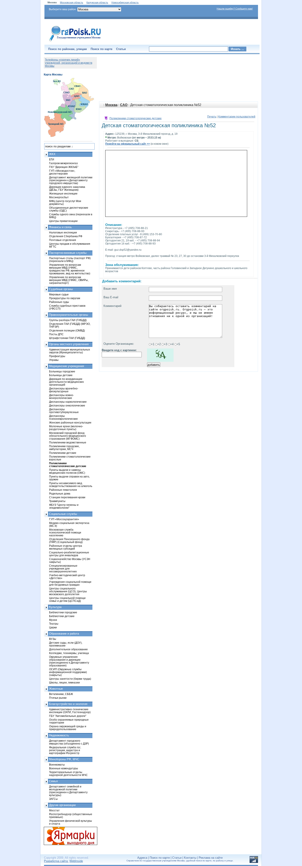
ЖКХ (52, 154)
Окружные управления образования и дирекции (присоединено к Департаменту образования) (69, 661)
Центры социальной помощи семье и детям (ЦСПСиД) (67, 599)
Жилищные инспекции (63, 193)
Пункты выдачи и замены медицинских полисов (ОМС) (67, 471)
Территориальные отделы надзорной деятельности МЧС (68, 773)
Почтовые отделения (62, 240)
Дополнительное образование (68, 649)
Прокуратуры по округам (64, 298)
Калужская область (97, 2)
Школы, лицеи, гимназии (64, 682)
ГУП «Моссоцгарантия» (64, 519)
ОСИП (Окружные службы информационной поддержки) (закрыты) (68, 672)
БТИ (51, 159)
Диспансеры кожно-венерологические (61, 396)
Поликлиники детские (62, 452)
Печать (211, 116)
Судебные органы (61, 289)
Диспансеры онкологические (67, 405)
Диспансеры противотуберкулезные (64, 411)
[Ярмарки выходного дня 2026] (68, 836)
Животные (56, 688)
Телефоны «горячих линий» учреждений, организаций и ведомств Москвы (68, 62)
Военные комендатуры (63, 768)
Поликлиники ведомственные (67, 442)
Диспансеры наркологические (68, 401)
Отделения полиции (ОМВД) (67, 330)
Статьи (121, 49)
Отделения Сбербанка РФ (65, 236)
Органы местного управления (69, 344)
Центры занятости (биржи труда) (70, 678)
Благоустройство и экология (68, 704)
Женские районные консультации (70, 422)
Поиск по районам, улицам (67, 49)
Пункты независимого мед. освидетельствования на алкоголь (70, 484)
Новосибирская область (125, 2)
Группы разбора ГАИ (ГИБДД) (68, 320)
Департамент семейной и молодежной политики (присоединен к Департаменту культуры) (68, 791)
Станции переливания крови (67, 497)
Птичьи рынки (58, 697)
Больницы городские (62, 371)
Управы (54, 359)
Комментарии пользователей (236, 116)
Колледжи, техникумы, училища (69, 653)
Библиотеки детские (62, 616)
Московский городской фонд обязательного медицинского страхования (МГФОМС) (67, 435)
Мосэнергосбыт (59, 197)
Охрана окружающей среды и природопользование (67, 728)
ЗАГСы (53, 798)
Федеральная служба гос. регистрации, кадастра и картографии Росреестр (65, 750)
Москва (111, 105)
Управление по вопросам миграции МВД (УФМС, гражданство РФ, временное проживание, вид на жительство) (69, 269)
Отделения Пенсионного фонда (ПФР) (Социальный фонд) (69, 540)
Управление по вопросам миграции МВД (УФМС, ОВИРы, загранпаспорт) (68, 280)
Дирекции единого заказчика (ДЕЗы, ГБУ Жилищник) (67, 188)
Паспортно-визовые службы (67, 252)
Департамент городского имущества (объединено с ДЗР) (69, 742)
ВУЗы (52, 638)
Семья (53, 781)
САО (124, 105)
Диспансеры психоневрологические (63, 417)
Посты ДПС (56, 334)
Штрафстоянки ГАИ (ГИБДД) (67, 338)
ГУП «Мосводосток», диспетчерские (62, 172)
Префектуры (57, 356)
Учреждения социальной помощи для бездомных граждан (70, 583)
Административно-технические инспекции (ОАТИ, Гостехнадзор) (70, 711)
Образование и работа (64, 633)
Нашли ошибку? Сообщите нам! (235, 8)
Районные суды (59, 301)
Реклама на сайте (211, 857)
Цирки (53, 627)
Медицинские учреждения (66, 366)
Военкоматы (57, 764)
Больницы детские (61, 375)
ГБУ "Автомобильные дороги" (67, 715)
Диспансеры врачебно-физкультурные (63, 390)
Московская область (71, 2)
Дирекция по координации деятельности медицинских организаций (66, 381)
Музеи (53, 619)
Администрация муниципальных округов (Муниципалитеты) (69, 351)
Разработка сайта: (56, 861)
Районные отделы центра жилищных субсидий (65, 547)
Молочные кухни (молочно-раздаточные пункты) (66, 428)
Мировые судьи (59, 294)
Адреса (142, 857)
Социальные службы (63, 514)
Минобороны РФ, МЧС (64, 759)
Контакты (190, 857)
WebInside (76, 861)
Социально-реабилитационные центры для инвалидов (69, 554)
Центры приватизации (63, 220)
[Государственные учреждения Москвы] (75, 41)
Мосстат (54, 810)
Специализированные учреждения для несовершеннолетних (63, 568)
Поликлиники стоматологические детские (135, 118)
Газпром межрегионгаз (63, 163)
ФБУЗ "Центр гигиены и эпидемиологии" (63, 506)
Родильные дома (59, 493)
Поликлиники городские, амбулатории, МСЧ (64, 447)
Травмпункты (57, 501)
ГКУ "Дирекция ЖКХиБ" (63, 167)
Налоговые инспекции (63, 232)
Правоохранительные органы (68, 314)
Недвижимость (59, 735)
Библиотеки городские (63, 612)
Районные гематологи (63, 489)
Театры (53, 623)
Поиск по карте (101, 49)
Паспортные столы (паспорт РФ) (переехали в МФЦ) (70, 259)
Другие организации (62, 805)
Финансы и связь (60, 227)
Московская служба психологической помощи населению (65, 532)
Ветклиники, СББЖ (61, 694)
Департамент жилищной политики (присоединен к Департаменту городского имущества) (70, 180)
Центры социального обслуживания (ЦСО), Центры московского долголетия (68, 591)
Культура (55, 607)
